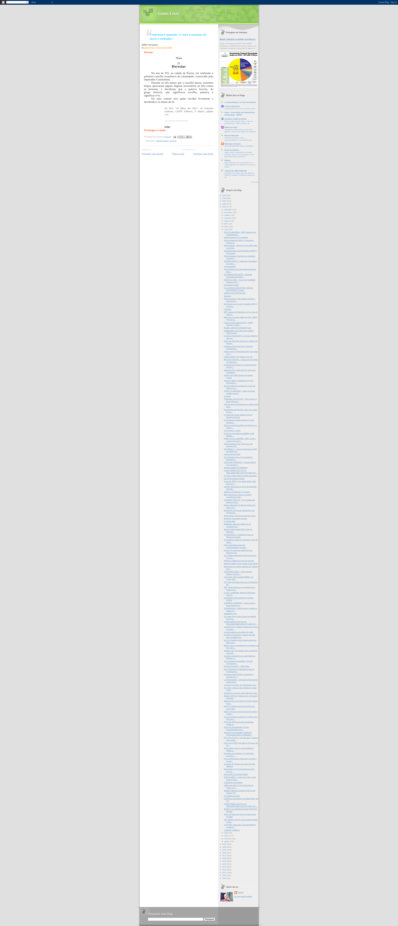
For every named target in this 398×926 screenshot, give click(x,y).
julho (226, 224)
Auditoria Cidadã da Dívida (235, 119)
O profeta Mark (229, 521)
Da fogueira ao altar (231, 285)
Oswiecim (227, 309)
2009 (224, 878)
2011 (224, 872)
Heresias (148, 52)
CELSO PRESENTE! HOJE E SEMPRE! (238, 146)
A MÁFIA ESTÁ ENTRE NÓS (234, 293)
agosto (227, 221)
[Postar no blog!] (181, 137)
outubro (227, 215)
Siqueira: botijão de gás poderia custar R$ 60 (241, 564)
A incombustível (230, 266)
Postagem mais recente (152, 154)
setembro (228, 218)
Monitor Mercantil (231, 136)
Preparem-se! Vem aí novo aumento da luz (239, 108)
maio (226, 229)
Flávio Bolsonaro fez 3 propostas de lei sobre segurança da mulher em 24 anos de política (240, 165)
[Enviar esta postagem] (174, 137)
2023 (224, 204)
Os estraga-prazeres (232, 796)
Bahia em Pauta (230, 127)
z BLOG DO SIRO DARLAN (235, 171)
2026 (224, 195)
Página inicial (178, 154)
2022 (224, 207)
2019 (224, 850)
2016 (224, 858)
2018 (224, 853)
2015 (224, 861)
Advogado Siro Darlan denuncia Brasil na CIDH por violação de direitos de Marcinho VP (239, 175)
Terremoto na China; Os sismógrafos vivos (240, 685)
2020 (224, 847)
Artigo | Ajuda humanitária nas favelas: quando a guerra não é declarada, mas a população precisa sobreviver (239, 154)
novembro (228, 212)
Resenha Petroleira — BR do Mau (236, 666)
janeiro (227, 841)
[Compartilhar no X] (184, 137)
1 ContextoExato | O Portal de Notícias (240, 102)
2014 (224, 864)
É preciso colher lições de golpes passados (240, 476)
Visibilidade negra (230, 614)
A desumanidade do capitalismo (236, 468)
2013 (224, 867)
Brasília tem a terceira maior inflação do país (240, 693)
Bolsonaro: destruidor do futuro (235, 518)
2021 (224, 844)
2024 (224, 201)
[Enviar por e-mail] (178, 137)
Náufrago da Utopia (232, 144)
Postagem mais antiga (203, 154)
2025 (224, 198)
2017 (224, 856)
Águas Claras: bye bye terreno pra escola (239, 516)
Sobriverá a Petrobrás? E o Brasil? (237, 492)
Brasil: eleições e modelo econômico (237, 39)
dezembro (228, 210)
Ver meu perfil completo (243, 896)
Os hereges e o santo (232, 430)
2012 (224, 870)
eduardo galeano (162, 141)
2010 (224, 875)
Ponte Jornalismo (231, 150)
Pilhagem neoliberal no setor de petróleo (239, 561)
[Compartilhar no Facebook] (187, 137)
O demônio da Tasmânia (233, 782)
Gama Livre (168, 13)
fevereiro (227, 839)
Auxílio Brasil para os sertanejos (236, 237)
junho (226, 226)
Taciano (240, 892)
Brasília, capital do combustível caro (237, 328)
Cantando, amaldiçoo (232, 830)
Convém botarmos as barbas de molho (238, 632)
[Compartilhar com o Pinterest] (190, 137)
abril (226, 833)
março (227, 836)
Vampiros (227, 296)
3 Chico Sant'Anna (232, 106)
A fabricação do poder (232, 454)
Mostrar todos (254, 182)
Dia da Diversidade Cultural (234, 478)
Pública (227, 160)
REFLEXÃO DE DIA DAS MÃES (236, 774)
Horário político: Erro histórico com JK (238, 357)
